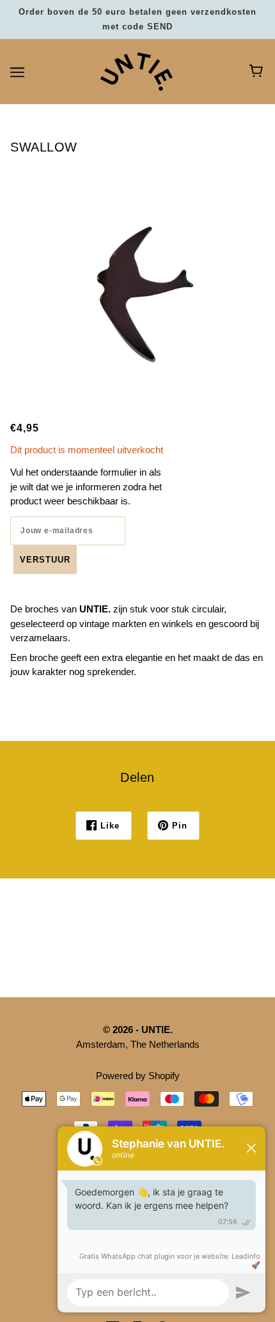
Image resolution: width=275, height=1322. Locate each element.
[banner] (136, 70)
